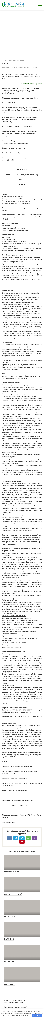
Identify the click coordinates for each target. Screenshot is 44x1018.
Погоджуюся (37, 1015)
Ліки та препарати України (16, 60)
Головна (4, 60)
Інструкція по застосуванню (31, 84)
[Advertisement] (22, 33)
